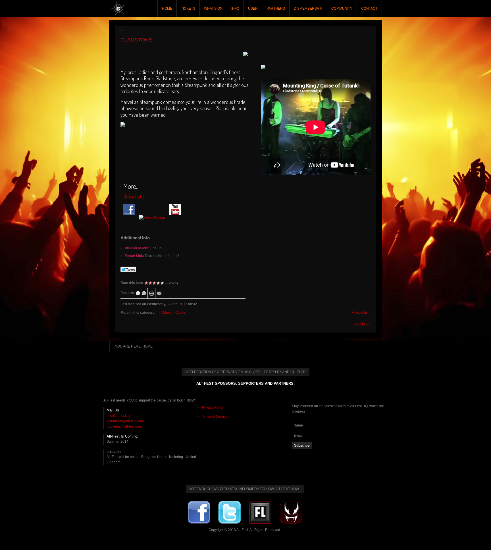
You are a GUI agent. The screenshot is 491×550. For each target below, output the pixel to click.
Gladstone (136, 40)
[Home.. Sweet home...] (117, 8)
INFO (235, 9)
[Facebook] (130, 217)
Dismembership (308, 9)
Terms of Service (215, 417)
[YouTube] (176, 217)
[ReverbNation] (153, 217)
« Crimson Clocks (172, 313)
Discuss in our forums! (162, 256)
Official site (133, 196)
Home (167, 9)
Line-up (156, 248)
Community (341, 9)
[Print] (151, 293)
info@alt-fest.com (120, 416)
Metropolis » (361, 313)
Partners (276, 9)
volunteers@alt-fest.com (125, 421)
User (253, 9)
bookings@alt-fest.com (124, 426)
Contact (369, 9)
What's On (213, 9)
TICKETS (188, 9)
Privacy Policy (213, 407)
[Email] (159, 293)
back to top (362, 324)
